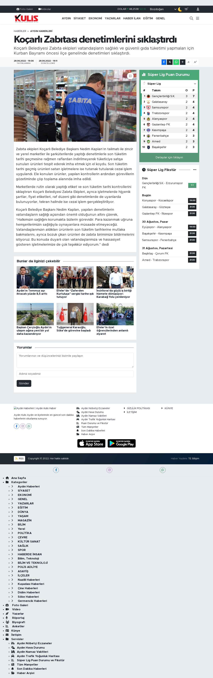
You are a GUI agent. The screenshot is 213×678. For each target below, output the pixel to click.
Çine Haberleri (27, 588)
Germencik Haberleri (32, 601)
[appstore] (92, 443)
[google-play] (121, 443)
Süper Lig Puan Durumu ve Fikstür (41, 660)
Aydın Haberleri (41, 31)
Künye (15, 630)
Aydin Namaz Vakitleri (94, 416)
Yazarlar (17, 613)
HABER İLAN (131, 18)
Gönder (24, 383)
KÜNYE (169, 408)
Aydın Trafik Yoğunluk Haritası (98, 419)
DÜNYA (22, 512)
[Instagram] (22, 426)
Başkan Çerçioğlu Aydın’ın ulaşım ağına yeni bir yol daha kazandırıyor (34, 330)
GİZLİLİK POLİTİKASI (138, 408)
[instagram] (109, 470)
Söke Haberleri (28, 596)
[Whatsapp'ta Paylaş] (176, 62)
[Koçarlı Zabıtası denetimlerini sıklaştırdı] (75, 106)
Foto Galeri (26, 9)
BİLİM (21, 524)
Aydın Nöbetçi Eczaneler (95, 408)
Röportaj (17, 617)
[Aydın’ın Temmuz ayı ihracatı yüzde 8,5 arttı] (35, 277)
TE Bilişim (193, 458)
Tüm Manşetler (89, 427)
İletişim (16, 634)
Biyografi (18, 622)
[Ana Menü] (197, 18)
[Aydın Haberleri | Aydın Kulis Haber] (26, 18)
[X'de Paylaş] (170, 62)
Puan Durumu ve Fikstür (94, 423)
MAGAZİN (24, 520)
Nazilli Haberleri (28, 579)
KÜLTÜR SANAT (28, 541)
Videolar (46, 9)
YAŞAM (22, 516)
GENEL (160, 18)
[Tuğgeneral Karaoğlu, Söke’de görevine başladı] (75, 313)
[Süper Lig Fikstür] (194, 169)
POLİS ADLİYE (27, 567)
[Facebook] (16, 426)
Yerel (21, 528)
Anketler (17, 626)
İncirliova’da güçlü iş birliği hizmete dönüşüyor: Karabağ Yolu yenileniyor (114, 293)
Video (15, 609)
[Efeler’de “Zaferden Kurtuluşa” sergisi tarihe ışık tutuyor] (75, 277)
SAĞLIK (22, 545)
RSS (21, 458)
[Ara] (191, 18)
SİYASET (80, 18)
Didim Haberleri (28, 592)
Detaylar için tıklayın (169, 157)
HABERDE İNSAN (29, 554)
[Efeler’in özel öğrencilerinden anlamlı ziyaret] (115, 313)
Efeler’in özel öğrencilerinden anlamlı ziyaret (112, 330)
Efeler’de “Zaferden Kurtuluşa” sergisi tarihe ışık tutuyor (75, 293)
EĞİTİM (148, 18)
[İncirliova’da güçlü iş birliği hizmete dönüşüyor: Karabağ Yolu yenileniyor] (115, 277)
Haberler (20, 31)
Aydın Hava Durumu (92, 412)
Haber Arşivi (88, 434)
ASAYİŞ (22, 571)
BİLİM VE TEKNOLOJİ (32, 562)
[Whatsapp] (29, 426)
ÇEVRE (22, 537)
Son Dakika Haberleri (93, 430)
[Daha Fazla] (182, 62)
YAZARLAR (112, 18)
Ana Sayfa (18, 478)
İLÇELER (23, 575)
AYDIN (66, 18)
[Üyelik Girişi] (196, 9)
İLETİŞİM (132, 412)
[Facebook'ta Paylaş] (164, 62)
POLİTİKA (24, 533)
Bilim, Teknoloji (28, 558)
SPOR (21, 550)
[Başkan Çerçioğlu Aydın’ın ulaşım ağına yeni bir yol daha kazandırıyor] (35, 313)
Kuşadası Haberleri (30, 584)
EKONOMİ (95, 18)
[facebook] (56, 470)
